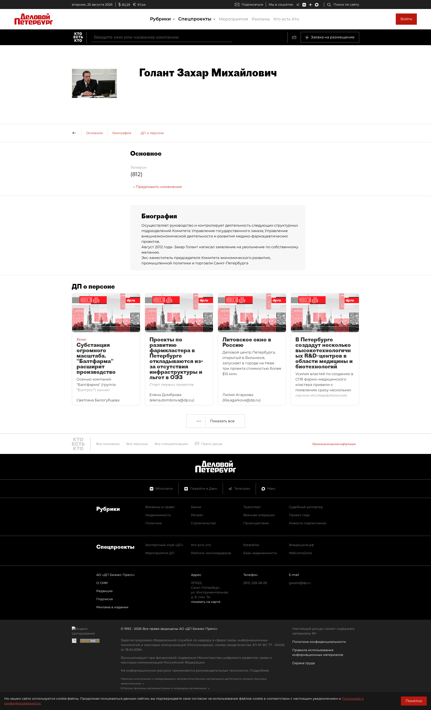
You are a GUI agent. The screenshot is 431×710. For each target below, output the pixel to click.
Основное (94, 133)
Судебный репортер (306, 507)
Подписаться (252, 4)
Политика (153, 523)
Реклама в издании (112, 607)
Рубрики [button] (161, 19)
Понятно (414, 701)
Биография (121, 133)
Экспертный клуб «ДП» (164, 545)
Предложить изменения (158, 187)
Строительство (203, 523)
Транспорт (252, 507)
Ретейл (197, 515)
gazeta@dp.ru (300, 583)
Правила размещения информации (334, 444)
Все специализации (171, 444)
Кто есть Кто (286, 19)
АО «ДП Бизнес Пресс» (115, 575)
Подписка (104, 599)
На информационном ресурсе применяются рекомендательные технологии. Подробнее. (195, 670)
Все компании (108, 444)
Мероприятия (233, 19)
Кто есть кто (201, 545)
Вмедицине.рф (301, 545)
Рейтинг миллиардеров (211, 553)
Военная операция (259, 515)
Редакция (104, 591)
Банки (196, 507)
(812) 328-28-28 (255, 583)
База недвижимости (260, 553)
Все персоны (137, 444)
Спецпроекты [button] (195, 19)
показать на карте (205, 602)
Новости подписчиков (307, 523)
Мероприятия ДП (159, 553)
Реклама (261, 19)
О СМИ (102, 583)
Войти (406, 19)
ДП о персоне (152, 133)
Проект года (299, 515)
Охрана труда (303, 663)
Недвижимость (158, 515)
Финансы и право (160, 507)
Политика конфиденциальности (319, 642)
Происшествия (256, 523)
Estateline (251, 545)
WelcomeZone (300, 553)
